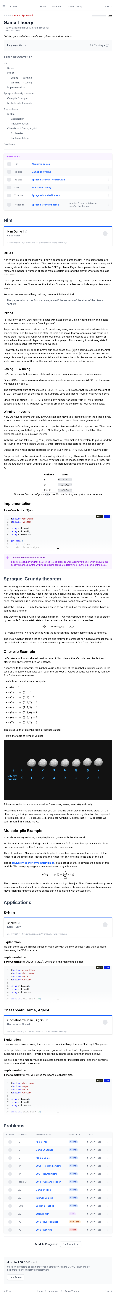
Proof (10, 72)
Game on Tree (43, 1189)
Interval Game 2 (44, 1197)
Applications (11, 109)
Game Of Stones (44, 1150)
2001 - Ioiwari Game (46, 1174)
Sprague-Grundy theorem (19, 93)
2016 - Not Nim (44, 1229)
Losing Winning (21, 78)
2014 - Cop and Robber (48, 1182)
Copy (99, 516)
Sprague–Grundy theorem (45, 204)
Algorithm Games (41, 164)
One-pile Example (17, 98)
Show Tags (95, 1142)
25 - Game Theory (41, 187)
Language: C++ (15, 45)
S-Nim (10, 113)
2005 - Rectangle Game (48, 1166)
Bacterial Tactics (45, 1205)
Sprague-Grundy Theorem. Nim (48, 179)
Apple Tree (41, 1142)
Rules (10, 68)
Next (107, 6)
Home (43, 6)
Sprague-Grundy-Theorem (46, 195)
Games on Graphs (41, 171)
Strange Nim (42, 1213)
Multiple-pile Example (19, 103)
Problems (9, 144)
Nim (6, 63)
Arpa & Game (43, 1158)
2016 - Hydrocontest (47, 1221)
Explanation (17, 118)
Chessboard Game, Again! (22, 128)
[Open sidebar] (4, 6)
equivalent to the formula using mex (33, 862)
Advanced (57, 6)
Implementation (16, 87)
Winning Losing (21, 82)
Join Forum (15, 1277)
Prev (15, 6)
